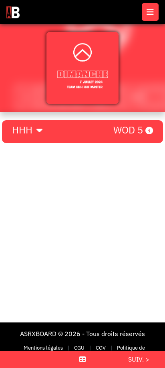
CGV (101, 347)
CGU (79, 347)
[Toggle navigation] (150, 12)
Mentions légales (43, 347)
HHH (23, 129)
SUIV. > (138, 359)
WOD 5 (129, 129)
